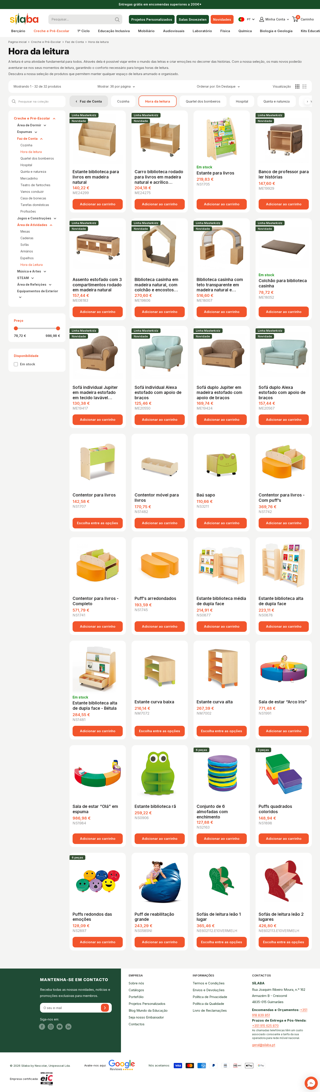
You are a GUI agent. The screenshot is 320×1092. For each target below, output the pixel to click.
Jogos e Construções (34, 218)
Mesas (25, 231)
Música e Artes (29, 271)
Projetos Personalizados (151, 19)
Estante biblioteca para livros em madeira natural (96, 176)
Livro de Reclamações (210, 1010)
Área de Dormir (29, 125)
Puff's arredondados (155, 598)
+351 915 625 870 (265, 1026)
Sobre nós (136, 983)
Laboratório (202, 31)
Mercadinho (29, 178)
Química (245, 31)
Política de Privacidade (210, 997)
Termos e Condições (209, 983)
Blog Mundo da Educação (148, 1010)
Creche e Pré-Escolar (51, 31)
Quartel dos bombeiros (203, 101)
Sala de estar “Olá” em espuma (95, 809)
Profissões (28, 211)
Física (225, 31)
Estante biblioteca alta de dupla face (281, 601)
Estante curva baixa (154, 701)
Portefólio (136, 997)
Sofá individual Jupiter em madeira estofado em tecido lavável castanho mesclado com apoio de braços (97, 392)
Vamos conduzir (32, 191)
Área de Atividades (32, 225)
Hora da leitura (98, 42)
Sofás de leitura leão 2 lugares (281, 917)
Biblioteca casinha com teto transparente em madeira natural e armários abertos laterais (220, 284)
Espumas (25, 132)
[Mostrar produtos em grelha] (297, 86)
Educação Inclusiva (114, 31)
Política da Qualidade (208, 1004)
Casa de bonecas (33, 198)
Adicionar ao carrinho (97, 204)
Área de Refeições (32, 284)
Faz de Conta (74, 42)
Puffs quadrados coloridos (275, 809)
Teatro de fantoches (35, 185)
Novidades (222, 19)
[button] (311, 1083)
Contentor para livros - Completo (96, 601)
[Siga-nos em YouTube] (60, 1026)
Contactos (136, 1024)
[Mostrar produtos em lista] (305, 86)
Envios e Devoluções (209, 990)
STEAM (23, 278)
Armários (26, 251)
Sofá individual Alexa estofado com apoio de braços (158, 392)
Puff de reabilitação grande (154, 917)
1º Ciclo (83, 31)
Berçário (18, 31)
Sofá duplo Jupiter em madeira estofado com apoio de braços (219, 392)
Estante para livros (215, 173)
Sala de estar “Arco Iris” (283, 701)
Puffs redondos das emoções (92, 917)
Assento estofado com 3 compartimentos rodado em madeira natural (97, 284)
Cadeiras (26, 238)
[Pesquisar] (117, 19)
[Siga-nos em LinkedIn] (68, 1026)
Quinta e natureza (276, 101)
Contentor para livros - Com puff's (282, 498)
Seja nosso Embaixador (146, 1017)
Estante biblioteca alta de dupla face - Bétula (95, 705)
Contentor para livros (94, 495)
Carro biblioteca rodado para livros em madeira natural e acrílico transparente (159, 176)
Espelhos (27, 258)
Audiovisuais (174, 31)
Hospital (242, 101)
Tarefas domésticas (34, 205)
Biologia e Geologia (276, 31)
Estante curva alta (215, 701)
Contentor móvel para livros (157, 498)
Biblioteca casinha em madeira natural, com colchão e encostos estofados (156, 284)
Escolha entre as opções (97, 523)
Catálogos (136, 990)
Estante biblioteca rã (155, 806)
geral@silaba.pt (263, 1045)
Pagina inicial (17, 42)
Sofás (24, 244)
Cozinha (123, 101)
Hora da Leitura (31, 265)
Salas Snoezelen (193, 19)
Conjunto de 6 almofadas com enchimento (212, 811)
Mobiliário (146, 31)
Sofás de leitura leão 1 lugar (219, 917)
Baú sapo (206, 495)
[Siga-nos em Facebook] (42, 1026)
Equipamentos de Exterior (37, 291)
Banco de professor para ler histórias (284, 174)
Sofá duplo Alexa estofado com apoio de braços (282, 392)
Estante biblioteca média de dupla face (221, 601)
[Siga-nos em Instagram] (51, 1026)
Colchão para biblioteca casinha (283, 283)
